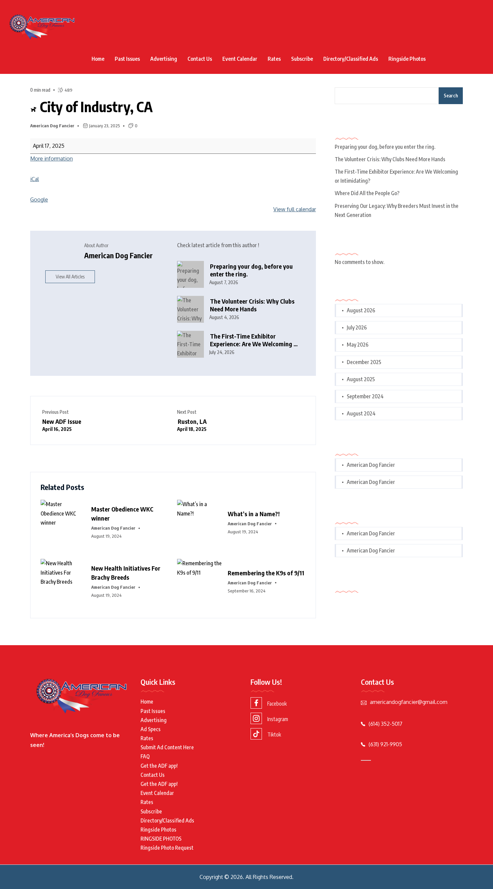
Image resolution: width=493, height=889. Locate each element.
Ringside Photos (407, 58)
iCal (34, 179)
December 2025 (364, 362)
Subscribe (302, 58)
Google (39, 199)
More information (51, 158)
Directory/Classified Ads (350, 58)
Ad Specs (151, 729)
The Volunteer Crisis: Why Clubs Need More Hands (252, 305)
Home (98, 58)
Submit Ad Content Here (167, 747)
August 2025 (361, 379)
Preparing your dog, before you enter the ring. (251, 270)
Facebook (277, 703)
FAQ (145, 756)
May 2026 (358, 344)
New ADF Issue (61, 424)
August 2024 (361, 413)
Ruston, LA (192, 424)
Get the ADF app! (159, 765)
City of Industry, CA (95, 106)
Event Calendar (239, 58)
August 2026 (361, 310)
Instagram (277, 719)
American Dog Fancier (52, 125)
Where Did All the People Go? (367, 193)
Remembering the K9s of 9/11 (266, 573)
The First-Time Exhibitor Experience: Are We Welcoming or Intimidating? (254, 340)
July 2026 (357, 327)
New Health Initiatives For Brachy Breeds (125, 572)
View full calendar (294, 209)
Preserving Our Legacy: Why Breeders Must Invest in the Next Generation (396, 210)
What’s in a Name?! (254, 514)
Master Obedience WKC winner (122, 513)
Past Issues (127, 58)
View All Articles (70, 276)
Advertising (163, 58)
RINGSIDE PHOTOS (161, 838)
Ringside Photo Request (167, 847)
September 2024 (365, 396)
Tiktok (274, 734)
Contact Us (199, 58)
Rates (274, 58)
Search (451, 95)
